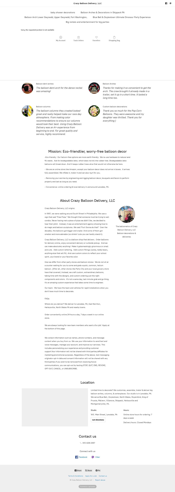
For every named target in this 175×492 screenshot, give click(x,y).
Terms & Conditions (75, 476)
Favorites (96, 40)
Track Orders (78, 40)
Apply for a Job (91, 476)
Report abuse (100, 480)
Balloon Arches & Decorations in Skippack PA (103, 12)
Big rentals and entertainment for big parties (87, 22)
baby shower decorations (63, 12)
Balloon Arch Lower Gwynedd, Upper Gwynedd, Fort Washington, (56, 17)
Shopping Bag (114, 40)
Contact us (103, 476)
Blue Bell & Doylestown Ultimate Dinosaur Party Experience (122, 17)
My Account (60, 40)
